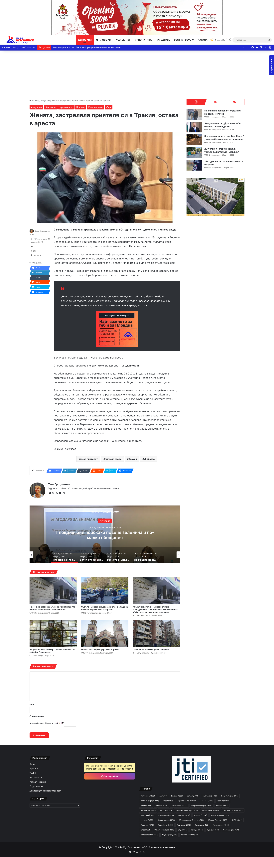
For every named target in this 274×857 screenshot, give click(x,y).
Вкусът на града (150, 801)
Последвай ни (110, 776)
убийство (149, 459)
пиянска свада (113, 459)
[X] (57, 493)
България (210, 796)
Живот (161, 805)
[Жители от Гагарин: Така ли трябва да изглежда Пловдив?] (194, 152)
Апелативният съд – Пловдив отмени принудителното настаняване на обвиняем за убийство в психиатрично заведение (155, 609)
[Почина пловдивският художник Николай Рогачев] (194, 114)
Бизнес (177, 796)
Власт (168, 801)
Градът (223, 801)
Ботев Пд (193, 796)
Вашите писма (229, 796)
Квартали (51, 107)
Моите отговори (220, 815)
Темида (197, 830)
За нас (33, 764)
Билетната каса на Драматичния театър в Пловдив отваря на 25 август (104, 535)
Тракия (133, 459)
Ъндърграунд (169, 835)
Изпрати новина (38, 782)
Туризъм (213, 830)
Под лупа (147, 825)
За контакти (36, 777)
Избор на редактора (187, 810)
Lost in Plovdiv (184, 39)
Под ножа (184, 825)
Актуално (45, 100)
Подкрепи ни (36, 786)
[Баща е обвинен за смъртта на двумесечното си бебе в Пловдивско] (53, 633)
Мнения (200, 815)
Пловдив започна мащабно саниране (151, 649)
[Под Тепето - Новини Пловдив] (20, 40)
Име (32, 704)
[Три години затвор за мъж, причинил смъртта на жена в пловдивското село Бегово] (53, 590)
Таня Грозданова (42, 231)
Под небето (165, 825)
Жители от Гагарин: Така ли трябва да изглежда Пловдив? (81, 47)
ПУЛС (236, 820)
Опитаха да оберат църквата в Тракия (100, 649)
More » (116, 488)
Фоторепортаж (149, 835)
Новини (86, 39)
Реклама (34, 768)
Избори (166, 810)
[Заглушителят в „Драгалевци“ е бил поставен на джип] (194, 127)
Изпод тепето (210, 810)
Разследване (95, 107)
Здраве (165, 39)
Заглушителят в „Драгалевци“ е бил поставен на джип (222, 125)
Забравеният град (201, 805)
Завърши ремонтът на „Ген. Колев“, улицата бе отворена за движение (224, 138)
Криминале (66, 107)
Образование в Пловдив (191, 820)
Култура (184, 815)
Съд (108, 107)
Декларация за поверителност (45, 790)
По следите (201, 825)
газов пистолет (89, 459)
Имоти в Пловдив (233, 810)
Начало (35, 100)
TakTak (33, 773)
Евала (146, 805)
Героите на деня (187, 801)
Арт (105, 520)
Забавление (179, 805)
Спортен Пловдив (164, 830)
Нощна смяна (166, 820)
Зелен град (148, 810)
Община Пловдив (217, 820)
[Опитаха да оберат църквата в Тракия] (105, 633)
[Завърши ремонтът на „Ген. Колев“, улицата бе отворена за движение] (194, 139)
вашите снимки (189, 835)
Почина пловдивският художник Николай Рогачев (222, 112)
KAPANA (202, 39)
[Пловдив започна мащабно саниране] (156, 633)
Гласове (207, 801)
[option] (105, 534)
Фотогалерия (231, 830)
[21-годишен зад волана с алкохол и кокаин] (194, 165)
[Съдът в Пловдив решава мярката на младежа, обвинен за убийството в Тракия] (105, 590)
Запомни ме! (38, 716)
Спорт (145, 830)
